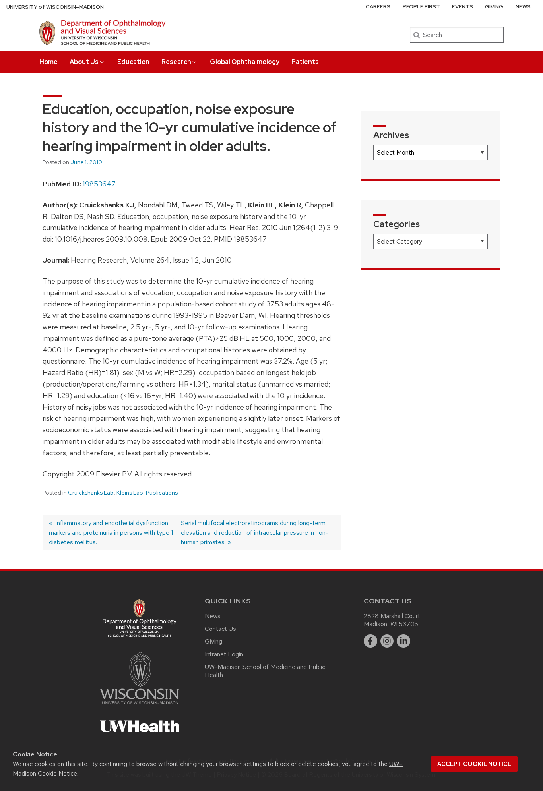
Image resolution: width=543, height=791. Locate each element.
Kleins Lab (129, 493)
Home (48, 62)
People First (421, 6)
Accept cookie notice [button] (474, 764)
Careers (378, 6)
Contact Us (220, 629)
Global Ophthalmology (244, 62)
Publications (162, 493)
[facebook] (370, 641)
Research (176, 62)
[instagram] (387, 641)
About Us (84, 62)
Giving (494, 6)
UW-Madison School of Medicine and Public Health (265, 671)
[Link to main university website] (139, 706)
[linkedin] (403, 641)
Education (133, 62)
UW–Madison (55, 7)
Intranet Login (224, 654)
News (523, 6)
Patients (305, 62)
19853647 (99, 183)
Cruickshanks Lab (91, 493)
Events (462, 6)
